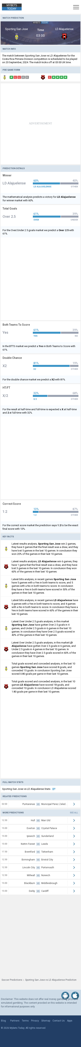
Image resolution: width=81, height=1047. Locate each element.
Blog (3, 1020)
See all (74, 812)
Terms (25, 1020)
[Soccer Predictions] (11, 7)
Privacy (35, 1020)
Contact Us (58, 1020)
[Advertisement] (40, 123)
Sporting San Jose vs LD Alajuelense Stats (26, 788)
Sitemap (45, 1020)
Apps (69, 1020)
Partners (14, 1020)
